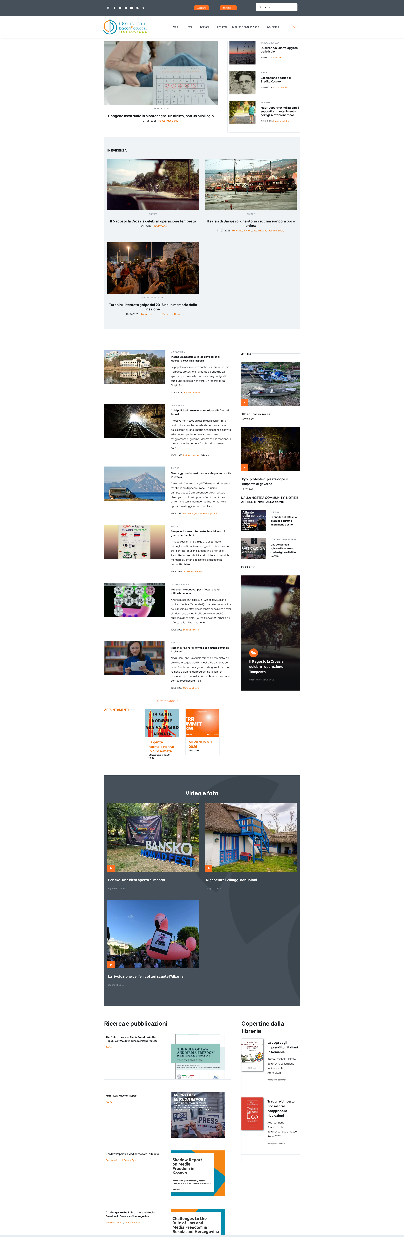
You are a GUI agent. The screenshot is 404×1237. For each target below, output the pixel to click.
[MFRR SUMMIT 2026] (202, 723)
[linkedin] (131, 8)
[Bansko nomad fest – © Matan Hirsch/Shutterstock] (153, 804)
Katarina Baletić (281, 121)
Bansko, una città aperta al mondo (136, 880)
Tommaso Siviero (242, 230)
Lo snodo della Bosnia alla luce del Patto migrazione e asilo (283, 520)
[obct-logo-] (125, 17)
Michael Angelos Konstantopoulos (200, 513)
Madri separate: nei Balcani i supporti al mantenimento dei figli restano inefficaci (280, 111)
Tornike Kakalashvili (192, 571)
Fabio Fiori (278, 57)
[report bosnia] (198, 1210)
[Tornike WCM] (134, 526)
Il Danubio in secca (256, 414)
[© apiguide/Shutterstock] (134, 405)
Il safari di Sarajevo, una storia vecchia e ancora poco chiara (251, 223)
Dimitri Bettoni (171, 314)
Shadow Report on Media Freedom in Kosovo (133, 1154)
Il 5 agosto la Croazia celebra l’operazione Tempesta (153, 221)
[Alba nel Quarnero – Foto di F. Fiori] (242, 42)
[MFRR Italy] (198, 1093)
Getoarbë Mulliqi (114, 1160)
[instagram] (108, 8)
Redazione (160, 226)
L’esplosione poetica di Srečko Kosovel (276, 79)
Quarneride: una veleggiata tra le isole (279, 49)
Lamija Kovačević (133, 1222)
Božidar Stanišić (281, 87)
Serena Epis (130, 1160)
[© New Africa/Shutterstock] (242, 102)
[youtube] (126, 8)
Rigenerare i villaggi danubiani (231, 880)
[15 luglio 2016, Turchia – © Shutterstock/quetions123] (153, 243)
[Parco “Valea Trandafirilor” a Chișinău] (134, 351)
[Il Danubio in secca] (270, 364)
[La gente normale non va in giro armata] (162, 723)
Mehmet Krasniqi (191, 455)
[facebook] (114, 8)
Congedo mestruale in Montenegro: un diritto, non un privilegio (161, 116)
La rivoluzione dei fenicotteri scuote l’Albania (146, 976)
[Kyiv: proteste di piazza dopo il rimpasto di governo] (270, 429)
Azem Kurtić (260, 230)
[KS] (198, 1151)
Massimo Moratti (114, 1222)
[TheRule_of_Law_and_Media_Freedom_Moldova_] (198, 1035)
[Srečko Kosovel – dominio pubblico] (242, 72)
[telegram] (143, 8)
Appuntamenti (116, 710)
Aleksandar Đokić (168, 120)
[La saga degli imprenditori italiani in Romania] (252, 1040)
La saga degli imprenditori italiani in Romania (282, 1047)
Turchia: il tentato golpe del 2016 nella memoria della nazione (153, 307)
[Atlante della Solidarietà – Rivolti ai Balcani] (253, 511)
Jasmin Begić (276, 230)
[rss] (137, 8)
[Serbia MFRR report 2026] (253, 539)
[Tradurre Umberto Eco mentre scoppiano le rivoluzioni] (252, 1098)
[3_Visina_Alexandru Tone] (251, 804)
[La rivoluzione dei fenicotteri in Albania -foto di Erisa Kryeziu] (153, 901)
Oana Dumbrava (191, 687)
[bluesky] (120, 8)
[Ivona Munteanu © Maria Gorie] (134, 642)
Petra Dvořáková (192, 392)
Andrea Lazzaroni (151, 314)
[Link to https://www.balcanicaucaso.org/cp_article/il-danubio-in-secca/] (244, 402)
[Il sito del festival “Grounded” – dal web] (134, 584)
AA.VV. (109, 1047)
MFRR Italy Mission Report (121, 1095)
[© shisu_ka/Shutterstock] (161, 42)
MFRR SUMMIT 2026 (201, 744)
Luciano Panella (191, 629)
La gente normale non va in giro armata (161, 746)
